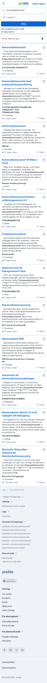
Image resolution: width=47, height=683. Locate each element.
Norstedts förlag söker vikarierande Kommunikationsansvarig (16, 452)
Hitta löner (6, 641)
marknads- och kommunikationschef (16, 541)
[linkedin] (22, 649)
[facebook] (4, 649)
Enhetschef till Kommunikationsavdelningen (18, 377)
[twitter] (16, 649)
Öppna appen (38, 3)
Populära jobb (7, 558)
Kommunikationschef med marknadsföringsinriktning (17, 83)
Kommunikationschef (14, 47)
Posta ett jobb (8, 625)
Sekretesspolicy (9, 667)
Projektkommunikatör (14, 234)
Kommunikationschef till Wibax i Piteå (20, 161)
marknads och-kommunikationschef (16, 533)
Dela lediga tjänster (10, 621)
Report (42, 73)
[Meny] (3, 3)
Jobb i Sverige (8, 610)
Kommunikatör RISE (13, 338)
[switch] (43, 38)
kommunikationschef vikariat (13, 548)
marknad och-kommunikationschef (16, 537)
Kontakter (6, 598)
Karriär (5, 602)
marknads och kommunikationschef (16, 526)
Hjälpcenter (7, 606)
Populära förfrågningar (11, 497)
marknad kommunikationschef (14, 530)
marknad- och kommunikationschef (16, 544)
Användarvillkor (8, 662)
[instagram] (10, 649)
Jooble (18, 677)
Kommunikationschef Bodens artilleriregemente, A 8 (18, 199)
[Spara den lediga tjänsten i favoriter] (44, 47)
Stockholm (6, 516)
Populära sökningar (10, 636)
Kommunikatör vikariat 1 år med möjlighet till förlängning (19, 414)
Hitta (23, 24)
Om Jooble (7, 594)
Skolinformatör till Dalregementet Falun (14, 270)
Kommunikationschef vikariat (13, 506)
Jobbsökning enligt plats (11, 561)
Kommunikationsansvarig (16, 305)
